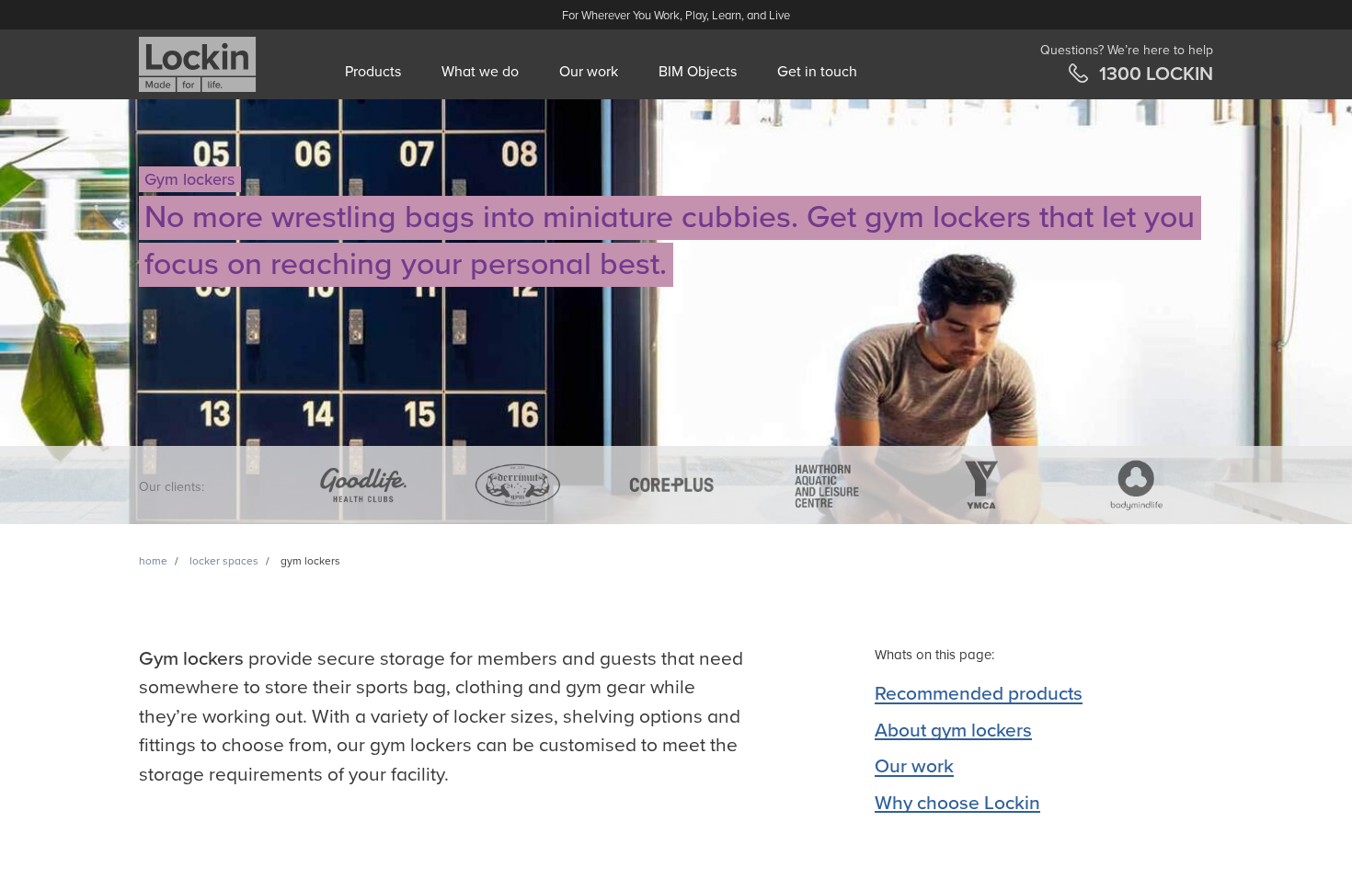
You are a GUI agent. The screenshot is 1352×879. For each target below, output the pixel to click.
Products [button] (373, 72)
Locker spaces (223, 560)
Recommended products (979, 693)
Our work (588, 72)
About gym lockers (953, 730)
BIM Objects (698, 72)
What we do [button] (480, 72)
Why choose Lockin (957, 803)
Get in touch (817, 72)
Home (153, 560)
